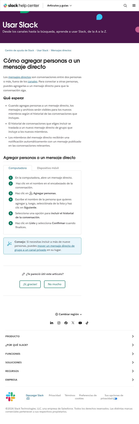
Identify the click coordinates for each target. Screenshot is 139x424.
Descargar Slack (35, 395)
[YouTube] (80, 323)
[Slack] (13, 397)
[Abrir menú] (133, 5)
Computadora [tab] (18, 168)
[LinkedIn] (51, 323)
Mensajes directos (61, 50)
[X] (73, 323)
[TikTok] (87, 323)
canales (32, 81)
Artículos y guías (57, 5)
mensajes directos (19, 77)
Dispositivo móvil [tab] (48, 168)
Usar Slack (42, 50)
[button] (30, 284)
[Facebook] (65, 323)
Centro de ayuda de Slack (19, 50)
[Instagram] (58, 323)
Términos (70, 395)
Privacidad (55, 395)
